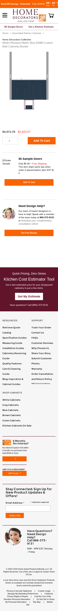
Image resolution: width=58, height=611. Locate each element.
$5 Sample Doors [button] (13, 26)
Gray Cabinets (10, 405)
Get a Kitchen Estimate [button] (41, 26)
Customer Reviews (42, 343)
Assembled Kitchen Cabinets (26, 33)
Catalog (6, 332)
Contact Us (37, 332)
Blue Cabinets (10, 410)
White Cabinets (11, 399)
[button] (51, 15)
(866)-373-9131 (40, 305)
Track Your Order (41, 327)
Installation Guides (13, 348)
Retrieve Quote (11, 327)
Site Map (37, 602)
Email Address (27, 503)
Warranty (36, 368)
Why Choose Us (40, 348)
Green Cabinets (11, 420)
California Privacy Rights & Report (30, 595)
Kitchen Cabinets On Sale (16, 425)
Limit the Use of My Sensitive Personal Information (27, 597)
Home (5, 33)
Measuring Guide (12, 343)
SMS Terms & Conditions (40, 383)
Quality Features (11, 363)
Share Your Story (41, 353)
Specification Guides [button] (14, 337)
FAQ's (34, 337)
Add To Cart (42, 140)
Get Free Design (29, 233)
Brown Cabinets (11, 415)
